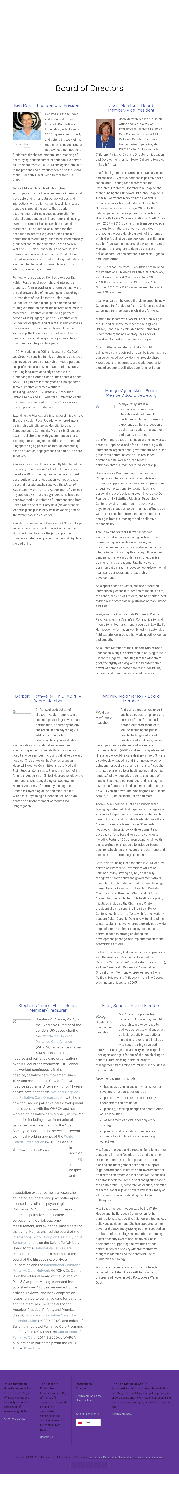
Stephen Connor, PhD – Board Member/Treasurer (48, 1008)
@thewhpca (32, 1348)
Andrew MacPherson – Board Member (131, 698)
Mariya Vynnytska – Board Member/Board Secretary (131, 393)
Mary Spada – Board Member (131, 1005)
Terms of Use (95, 1457)
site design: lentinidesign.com (148, 1457)
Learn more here (122, 1414)
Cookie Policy (125, 1457)
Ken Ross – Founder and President (48, 105)
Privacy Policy (110, 1457)
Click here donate (14, 1418)
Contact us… (47, 1437)
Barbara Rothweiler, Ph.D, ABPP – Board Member (48, 698)
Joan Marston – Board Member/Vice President (131, 107)
